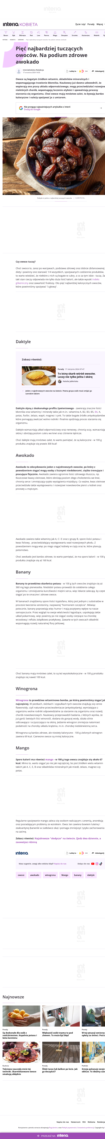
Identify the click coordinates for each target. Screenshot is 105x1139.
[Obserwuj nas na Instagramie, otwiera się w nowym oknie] (97, 863)
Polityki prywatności (69, 1128)
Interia (5, 40)
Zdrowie (21, 40)
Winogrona (22, 700)
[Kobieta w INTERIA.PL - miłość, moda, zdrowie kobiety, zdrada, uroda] (29, 24)
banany (77, 875)
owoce (21, 875)
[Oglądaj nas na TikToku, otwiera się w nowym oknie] (101, 863)
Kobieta (12, 40)
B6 (96, 411)
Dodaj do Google (46, 109)
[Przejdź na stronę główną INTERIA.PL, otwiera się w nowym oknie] (11, 24)
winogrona (50, 875)
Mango (64, 875)
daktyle (90, 875)
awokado (34, 875)
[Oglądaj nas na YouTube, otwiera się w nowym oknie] (93, 863)
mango (49, 759)
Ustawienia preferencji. (85, 1128)
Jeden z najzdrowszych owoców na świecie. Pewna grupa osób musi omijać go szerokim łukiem (58, 392)
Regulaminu (53, 1128)
